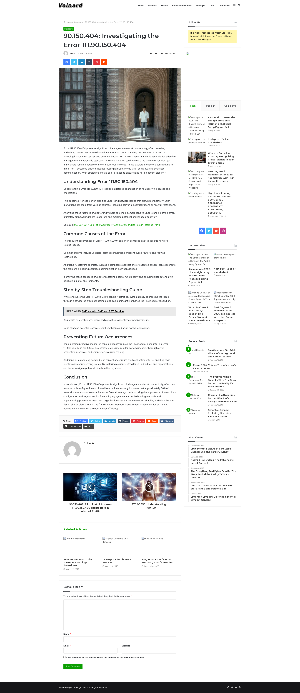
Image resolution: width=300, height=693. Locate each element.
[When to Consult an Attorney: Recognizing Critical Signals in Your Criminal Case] (197, 157)
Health (164, 5)
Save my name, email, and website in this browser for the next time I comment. (105, 657)
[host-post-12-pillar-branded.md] (197, 143)
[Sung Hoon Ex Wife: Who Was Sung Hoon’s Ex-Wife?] (159, 546)
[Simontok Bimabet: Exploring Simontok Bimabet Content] (197, 414)
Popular (210, 105)
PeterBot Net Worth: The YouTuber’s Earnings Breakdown (77, 562)
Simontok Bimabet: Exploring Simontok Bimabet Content (219, 413)
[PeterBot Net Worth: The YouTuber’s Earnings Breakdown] (80, 546)
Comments (230, 105)
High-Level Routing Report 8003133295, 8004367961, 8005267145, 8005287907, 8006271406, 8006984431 (219, 203)
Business (152, 5)
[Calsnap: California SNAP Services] (119, 546)
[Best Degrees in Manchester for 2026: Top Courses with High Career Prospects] (197, 179)
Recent (192, 105)
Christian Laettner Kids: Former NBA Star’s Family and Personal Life (222, 398)
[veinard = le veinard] (71, 5)
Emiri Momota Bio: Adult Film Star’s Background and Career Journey (222, 353)
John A (72, 53)
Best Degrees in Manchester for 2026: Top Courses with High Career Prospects (224, 314)
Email (67, 645)
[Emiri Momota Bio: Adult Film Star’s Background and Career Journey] (197, 354)
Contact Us (224, 5)
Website (126, 645)
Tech (211, 5)
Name (67, 634)
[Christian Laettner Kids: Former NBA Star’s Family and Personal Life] (197, 399)
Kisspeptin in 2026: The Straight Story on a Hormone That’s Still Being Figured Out (199, 276)
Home (141, 5)
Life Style (200, 5)
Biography (78, 22)
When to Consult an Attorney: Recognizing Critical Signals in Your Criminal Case (199, 314)
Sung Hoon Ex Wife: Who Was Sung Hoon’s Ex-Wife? (157, 561)
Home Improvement (182, 5)
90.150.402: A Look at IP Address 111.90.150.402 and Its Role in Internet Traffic (117, 224)
